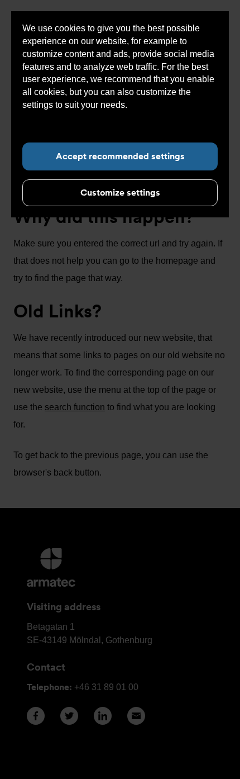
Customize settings (120, 192)
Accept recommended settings (120, 156)
